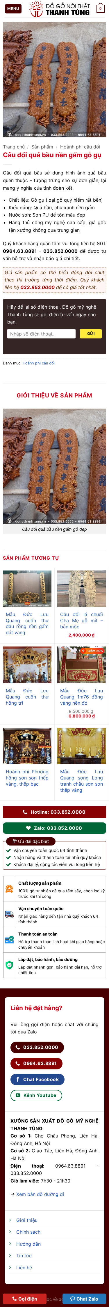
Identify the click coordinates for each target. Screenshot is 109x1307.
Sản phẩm (42, 147)
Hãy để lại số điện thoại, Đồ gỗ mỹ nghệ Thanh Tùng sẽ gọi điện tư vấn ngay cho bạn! (51, 314)
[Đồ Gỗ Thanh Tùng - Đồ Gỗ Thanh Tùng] (59, 9)
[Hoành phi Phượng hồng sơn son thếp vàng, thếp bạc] (27, 746)
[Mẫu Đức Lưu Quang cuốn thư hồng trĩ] (27, 664)
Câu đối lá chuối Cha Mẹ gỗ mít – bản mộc (81, 620)
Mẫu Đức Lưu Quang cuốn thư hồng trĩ (27, 697)
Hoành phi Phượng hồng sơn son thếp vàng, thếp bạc (27, 778)
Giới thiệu (26, 1220)
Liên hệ (24, 1267)
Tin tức (24, 1255)
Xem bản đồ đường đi (40, 1194)
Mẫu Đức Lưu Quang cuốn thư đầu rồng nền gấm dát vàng (27, 623)
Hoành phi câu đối (80, 147)
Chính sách (28, 1232)
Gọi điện (27, 1299)
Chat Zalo (87, 1299)
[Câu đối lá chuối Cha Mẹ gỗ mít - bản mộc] (81, 588)
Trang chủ (14, 147)
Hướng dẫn (28, 1244)
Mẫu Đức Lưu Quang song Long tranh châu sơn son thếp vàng (81, 781)
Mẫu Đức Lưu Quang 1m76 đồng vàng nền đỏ (81, 697)
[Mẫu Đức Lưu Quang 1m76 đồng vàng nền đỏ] (81, 664)
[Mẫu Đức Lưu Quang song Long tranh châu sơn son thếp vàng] (81, 746)
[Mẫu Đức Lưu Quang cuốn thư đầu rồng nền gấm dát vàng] (27, 588)
